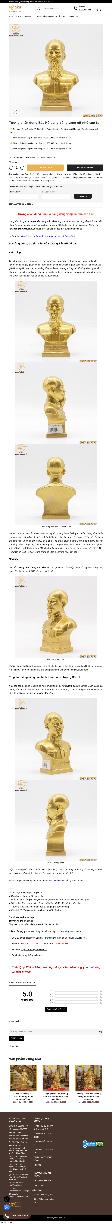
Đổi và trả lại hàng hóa (43, 1194)
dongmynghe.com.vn (19, 1196)
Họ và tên (15, 192)
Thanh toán (38, 1185)
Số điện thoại (48, 192)
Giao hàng (37, 1190)
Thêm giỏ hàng (45, 167)
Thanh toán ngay (85, 167)
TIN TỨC (37, 1165)
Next (100, 1087)
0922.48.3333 (16, 1185)
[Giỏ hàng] (99, 7)
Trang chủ (13, 16)
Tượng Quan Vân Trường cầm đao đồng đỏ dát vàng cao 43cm (39, 1096)
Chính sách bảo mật (42, 1181)
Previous (11, 1087)
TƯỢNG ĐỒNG (26, 16)
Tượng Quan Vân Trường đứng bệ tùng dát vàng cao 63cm (72, 1096)
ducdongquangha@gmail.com (23, 1191)
